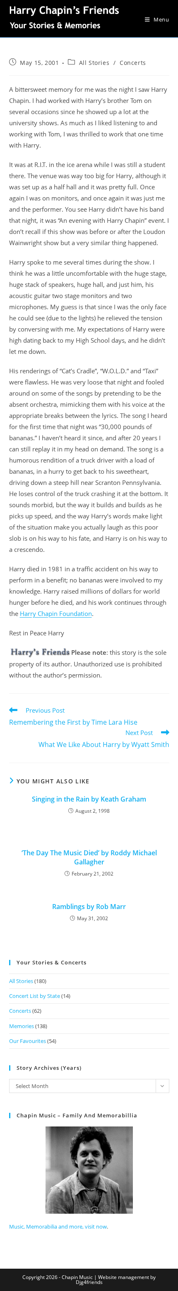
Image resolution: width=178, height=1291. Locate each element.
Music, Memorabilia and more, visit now (58, 1226)
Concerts (133, 63)
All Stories (94, 63)
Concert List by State (34, 996)
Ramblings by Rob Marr (89, 906)
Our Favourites (27, 1041)
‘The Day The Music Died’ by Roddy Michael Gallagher (89, 857)
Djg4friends (89, 1282)
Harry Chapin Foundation (56, 613)
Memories (21, 1026)
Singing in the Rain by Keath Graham (89, 799)
